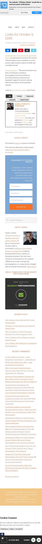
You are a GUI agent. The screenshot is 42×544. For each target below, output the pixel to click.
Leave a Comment (27, 45)
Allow (37, 12)
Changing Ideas (11, 70)
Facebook (29, 96)
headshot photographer (23, 113)
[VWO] (9, 12)
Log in (33, 502)
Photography (18, 132)
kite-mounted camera (19, 90)
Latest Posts (24, 100)
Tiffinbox (21, 17)
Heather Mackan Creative (14, 495)
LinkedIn (12, 100)
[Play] (34, 540)
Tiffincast (25, 122)
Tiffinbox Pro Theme (26, 499)
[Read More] (31, 267)
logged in (17, 143)
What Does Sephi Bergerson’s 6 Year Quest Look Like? (20, 401)
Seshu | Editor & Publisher (22, 105)
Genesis (33, 495)
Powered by (3, 12)
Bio (10, 96)
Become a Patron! (12, 476)
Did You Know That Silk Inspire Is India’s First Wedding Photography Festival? (20, 390)
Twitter (19, 96)
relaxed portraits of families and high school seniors (12, 238)
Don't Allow (24, 12)
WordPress (26, 502)
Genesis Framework (13, 502)
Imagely (25, 497)
